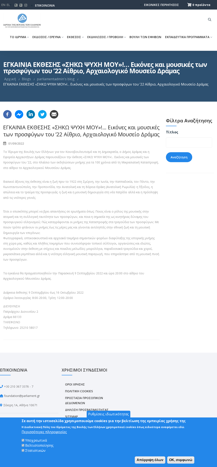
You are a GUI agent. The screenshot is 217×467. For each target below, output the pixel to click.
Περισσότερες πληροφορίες (44, 432)
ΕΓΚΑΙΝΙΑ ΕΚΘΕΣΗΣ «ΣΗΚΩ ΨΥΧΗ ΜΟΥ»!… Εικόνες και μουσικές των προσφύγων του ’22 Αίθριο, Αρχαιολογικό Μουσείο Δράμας (81, 131)
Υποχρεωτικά (36, 440)
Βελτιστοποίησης (39, 445)
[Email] (54, 114)
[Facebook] (7, 114)
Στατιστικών (35, 450)
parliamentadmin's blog (56, 79)
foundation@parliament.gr (22, 396)
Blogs (26, 79)
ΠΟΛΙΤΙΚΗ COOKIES (79, 391)
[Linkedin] (30, 114)
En (3, 5)
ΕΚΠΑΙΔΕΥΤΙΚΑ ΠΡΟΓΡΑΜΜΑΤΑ (187, 37)
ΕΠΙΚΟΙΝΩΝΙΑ (45, 5)
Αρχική (10, 79)
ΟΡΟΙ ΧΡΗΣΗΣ (75, 384)
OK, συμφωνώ (180, 460)
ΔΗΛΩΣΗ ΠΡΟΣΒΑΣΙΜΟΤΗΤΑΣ (86, 410)
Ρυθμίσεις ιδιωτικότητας (108, 414)
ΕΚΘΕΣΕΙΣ (74, 37)
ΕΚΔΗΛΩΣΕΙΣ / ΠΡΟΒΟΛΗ (105, 37)
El (8, 5)
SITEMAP (71, 416)
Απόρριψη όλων (150, 460)
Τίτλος (172, 132)
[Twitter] (42, 114)
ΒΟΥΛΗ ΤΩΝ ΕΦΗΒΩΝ (145, 37)
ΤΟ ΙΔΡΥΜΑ (18, 37)
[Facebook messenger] (19, 114)
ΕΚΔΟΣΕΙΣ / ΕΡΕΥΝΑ (46, 37)
